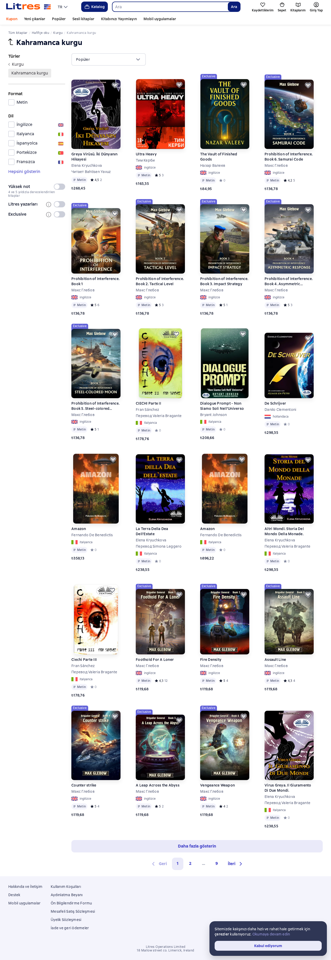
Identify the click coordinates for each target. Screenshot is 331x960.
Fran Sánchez (147, 409)
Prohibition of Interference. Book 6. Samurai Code (289, 157)
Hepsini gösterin (24, 171)
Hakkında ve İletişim (25, 886)
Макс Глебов (276, 165)
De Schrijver (275, 403)
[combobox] (169, 6)
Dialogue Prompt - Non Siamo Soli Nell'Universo (222, 406)
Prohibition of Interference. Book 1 (95, 281)
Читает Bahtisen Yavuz (91, 171)
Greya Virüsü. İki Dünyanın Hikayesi (94, 157)
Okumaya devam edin (271, 934)
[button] (236, 864)
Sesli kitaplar (83, 19)
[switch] (59, 187)
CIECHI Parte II (148, 403)
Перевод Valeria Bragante (159, 415)
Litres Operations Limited (165, 947)
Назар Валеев (212, 165)
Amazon (78, 528)
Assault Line (275, 659)
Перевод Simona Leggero (159, 546)
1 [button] (178, 863)
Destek (14, 895)
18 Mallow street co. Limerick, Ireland (165, 950)
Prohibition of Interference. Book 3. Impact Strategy (224, 281)
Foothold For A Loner (155, 659)
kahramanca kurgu (29, 73)
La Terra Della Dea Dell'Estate (152, 531)
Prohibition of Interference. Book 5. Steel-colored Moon (95, 406)
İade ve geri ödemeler (70, 928)
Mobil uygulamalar (160, 19)
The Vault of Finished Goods (218, 157)
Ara (234, 6)
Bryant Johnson (213, 414)
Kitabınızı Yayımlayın (119, 19)
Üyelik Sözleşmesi (66, 919)
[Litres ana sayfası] (28, 6)
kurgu (18, 64)
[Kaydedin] (114, 85)
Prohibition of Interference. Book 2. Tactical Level (160, 281)
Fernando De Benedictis (92, 535)
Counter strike (83, 785)
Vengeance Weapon (217, 785)
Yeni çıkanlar (34, 19)
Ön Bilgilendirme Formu (71, 903)
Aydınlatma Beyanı (66, 895)
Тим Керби (145, 160)
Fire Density (210, 659)
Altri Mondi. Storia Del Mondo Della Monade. (284, 531)
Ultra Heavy (146, 154)
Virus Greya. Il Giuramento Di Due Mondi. (288, 788)
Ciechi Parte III (84, 659)
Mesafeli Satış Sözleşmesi (73, 911)
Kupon (11, 19)
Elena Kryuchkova (86, 165)
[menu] (63, 7)
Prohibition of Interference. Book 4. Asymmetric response (289, 281)
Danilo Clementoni (280, 409)
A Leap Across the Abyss (157, 785)
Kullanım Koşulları (66, 886)
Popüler (59, 19)
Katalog (98, 6)
